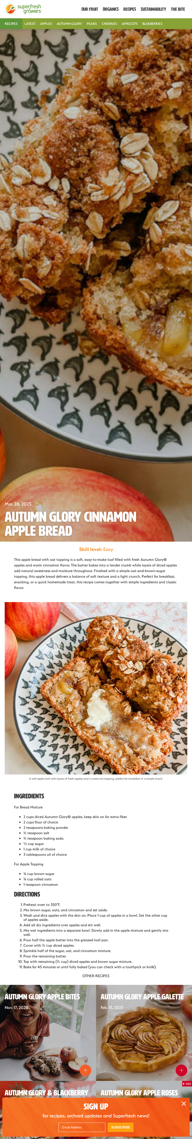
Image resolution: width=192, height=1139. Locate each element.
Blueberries (152, 23)
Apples (46, 23)
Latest (30, 23)
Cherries (109, 23)
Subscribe (120, 1127)
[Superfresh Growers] (23, 9)
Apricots (130, 23)
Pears (92, 23)
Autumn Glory (69, 23)
